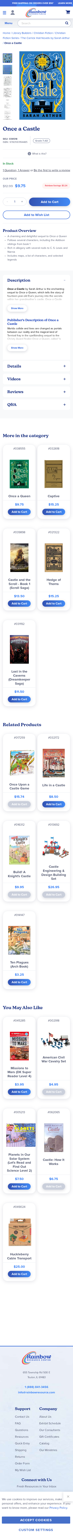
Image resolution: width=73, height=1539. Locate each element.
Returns (20, 1457)
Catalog (44, 1443)
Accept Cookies (36, 1520)
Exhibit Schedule (50, 1423)
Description (18, 280)
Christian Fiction (43, 33)
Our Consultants (49, 1430)
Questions (21, 1430)
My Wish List (23, 1470)
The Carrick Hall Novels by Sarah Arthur (45, 38)
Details (14, 366)
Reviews (15, 391)
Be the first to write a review (52, 170)
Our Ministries (48, 1450)
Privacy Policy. (58, 1508)
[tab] (36, 280)
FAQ (18, 1423)
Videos (14, 379)
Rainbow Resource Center (36, 1357)
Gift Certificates (49, 1437)
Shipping (20, 1450)
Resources (21, 1437)
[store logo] (36, 12)
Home (6, 33)
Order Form (22, 1463)
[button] (8, 68)
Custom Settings (36, 1529)
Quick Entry (22, 1443)
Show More (17, 308)
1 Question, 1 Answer (16, 170)
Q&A (12, 404)
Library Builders (22, 33)
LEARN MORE (65, 3)
